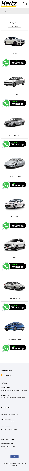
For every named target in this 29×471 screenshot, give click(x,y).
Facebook (14, 456)
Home (2, 11)
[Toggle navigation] (26, 4)
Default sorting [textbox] (14, 26)
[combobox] (14, 26)
